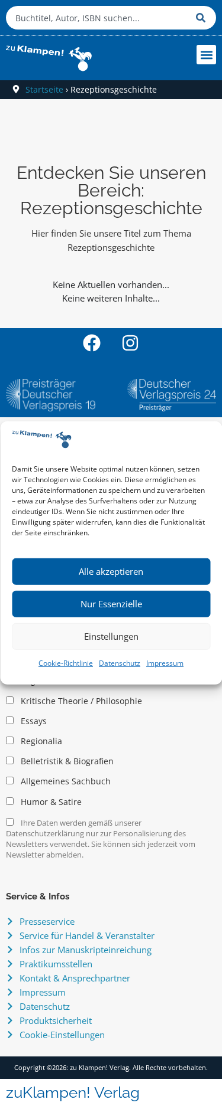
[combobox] (98, 18)
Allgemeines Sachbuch (64, 781)
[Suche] (203, 18)
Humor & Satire (50, 802)
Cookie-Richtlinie (65, 663)
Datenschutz (119, 663)
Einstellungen (111, 636)
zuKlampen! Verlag (73, 1092)
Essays (32, 721)
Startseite (44, 89)
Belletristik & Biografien (66, 761)
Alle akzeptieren (111, 571)
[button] (206, 54)
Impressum (165, 663)
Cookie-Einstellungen (62, 1034)
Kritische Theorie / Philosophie (80, 701)
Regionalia (40, 741)
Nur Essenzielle (111, 604)
